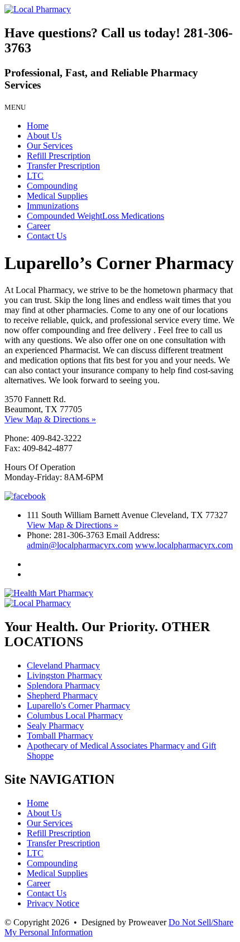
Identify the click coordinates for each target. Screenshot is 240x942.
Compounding (52, 186)
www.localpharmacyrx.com (184, 545)
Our (50, 145)
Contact (46, 236)
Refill (58, 155)
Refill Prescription (58, 833)
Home (38, 125)
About (44, 135)
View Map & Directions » (50, 419)
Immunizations (53, 206)
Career (38, 226)
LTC (35, 175)
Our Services (50, 823)
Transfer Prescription (63, 843)
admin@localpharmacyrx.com (80, 545)
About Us (44, 813)
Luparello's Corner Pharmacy (78, 705)
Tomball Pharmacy (60, 735)
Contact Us (46, 893)
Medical (57, 196)
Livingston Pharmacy (64, 675)
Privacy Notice (53, 903)
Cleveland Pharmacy (63, 665)
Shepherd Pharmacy (62, 695)
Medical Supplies (57, 873)
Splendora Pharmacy (63, 685)
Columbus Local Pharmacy (75, 715)
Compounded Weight (95, 216)
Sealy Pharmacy (55, 725)
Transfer (63, 165)
